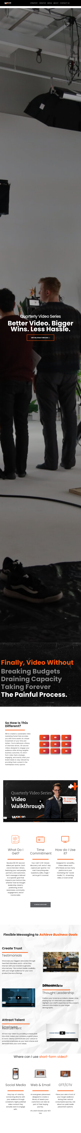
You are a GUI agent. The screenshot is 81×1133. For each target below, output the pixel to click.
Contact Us (65, 3)
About (55, 3)
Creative (42, 3)
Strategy (34, 3)
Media (49, 3)
